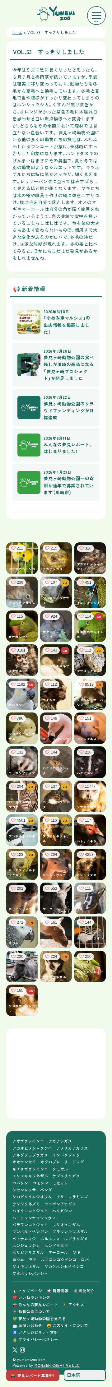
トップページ (27, 1290)
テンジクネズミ (26, 1203)
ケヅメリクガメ (66, 1175)
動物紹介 (84, 1290)
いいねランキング (31, 1297)
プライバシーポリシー (35, 1339)
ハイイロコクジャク (30, 1210)
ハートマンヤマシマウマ (34, 1217)
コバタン (20, 1182)
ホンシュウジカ (26, 1245)
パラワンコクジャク (30, 1224)
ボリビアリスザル (28, 1252)
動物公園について (31, 1311)
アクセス (73, 1304)
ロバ (85, 1259)
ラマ (32, 1259)
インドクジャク (66, 1154)
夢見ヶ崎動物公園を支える (39, 1318)
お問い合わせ (27, 1325)
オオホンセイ (24, 1161)
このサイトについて (67, 1325)
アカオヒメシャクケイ (32, 1148)
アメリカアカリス (72, 1148)
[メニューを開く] (96, 15)
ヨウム (18, 1259)
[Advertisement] (56, 1073)
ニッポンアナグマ (60, 1203)
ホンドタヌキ (56, 1245)
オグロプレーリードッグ (62, 1161)
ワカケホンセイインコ (64, 1266)
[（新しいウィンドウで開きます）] (14, 1350)
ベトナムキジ (24, 1238)
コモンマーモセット (50, 1182)
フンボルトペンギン (30, 1231)
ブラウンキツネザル (70, 1231)
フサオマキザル (66, 1224)
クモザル (60, 1168)
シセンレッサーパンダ (32, 1189)
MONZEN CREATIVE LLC (57, 1365)
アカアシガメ (60, 1140)
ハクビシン (62, 1210)
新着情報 (57, 1290)
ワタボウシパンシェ (30, 1273)
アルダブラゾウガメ (30, 1154)
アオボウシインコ (28, 1140)
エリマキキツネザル (30, 1175)
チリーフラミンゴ (72, 1196)
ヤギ (76, 1252)
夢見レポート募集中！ (33, 1375)
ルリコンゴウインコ (59, 1259)
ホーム (17, 32)
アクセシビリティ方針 (35, 1332)
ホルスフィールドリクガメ (64, 1238)
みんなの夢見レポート (35, 1304)
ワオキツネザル (26, 1266)
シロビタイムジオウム (32, 1196)
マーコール (58, 1252)
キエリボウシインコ (30, 1168)
